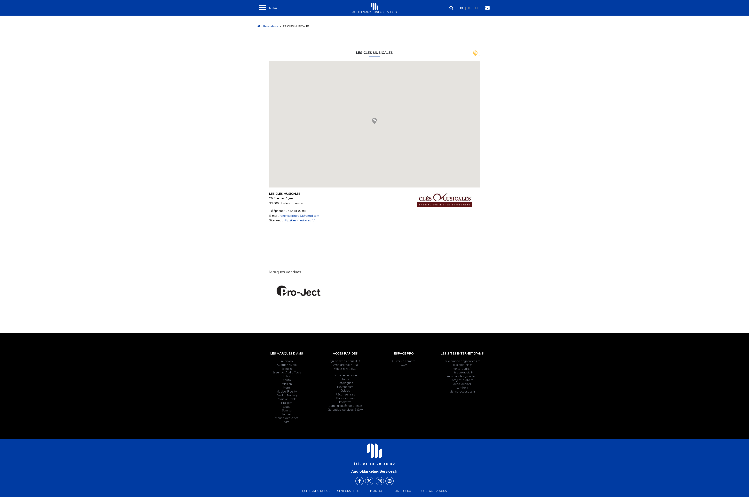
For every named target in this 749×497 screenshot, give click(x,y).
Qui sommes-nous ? (316, 491)
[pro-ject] (304, 290)
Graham (286, 376)
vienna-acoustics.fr (462, 391)
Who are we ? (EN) (345, 365)
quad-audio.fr (462, 384)
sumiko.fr (462, 387)
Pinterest (389, 481)
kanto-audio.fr (462, 369)
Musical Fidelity (287, 391)
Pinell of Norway (287, 395)
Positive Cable (286, 399)
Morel (286, 387)
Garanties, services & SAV (345, 409)
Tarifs (345, 379)
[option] (304, 290)
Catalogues (345, 383)
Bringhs (287, 369)
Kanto (287, 380)
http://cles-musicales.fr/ (299, 220)
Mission (287, 384)
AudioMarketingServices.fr (374, 471)
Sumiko (287, 410)
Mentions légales (350, 491)
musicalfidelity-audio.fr (462, 376)
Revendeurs (270, 26)
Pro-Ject (286, 403)
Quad (286, 407)
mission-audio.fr (462, 372)
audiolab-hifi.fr (462, 365)
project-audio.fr (462, 380)
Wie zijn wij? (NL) (345, 369)
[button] (374, 121)
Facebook (359, 481)
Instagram (380, 481)
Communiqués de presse (345, 406)
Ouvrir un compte (403, 361)
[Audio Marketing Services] (258, 26)
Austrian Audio (287, 365)
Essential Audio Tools (286, 372)
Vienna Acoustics (286, 418)
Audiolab (287, 361)
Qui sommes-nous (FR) (345, 361)
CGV (404, 365)
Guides (345, 390)
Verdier (287, 414)
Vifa (286, 422)
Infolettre (345, 402)
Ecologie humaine (345, 375)
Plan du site (379, 491)
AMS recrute (404, 491)
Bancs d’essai (345, 398)
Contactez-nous (434, 491)
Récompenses (345, 394)
